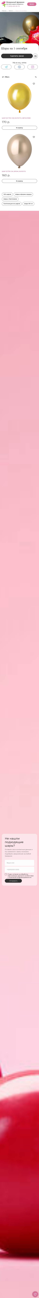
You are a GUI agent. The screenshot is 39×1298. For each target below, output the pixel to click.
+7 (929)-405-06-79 (13, 6)
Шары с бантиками (10, 199)
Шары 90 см (28, 204)
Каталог (11, 10)
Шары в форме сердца (23, 194)
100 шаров (7, 194)
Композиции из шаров (12, 204)
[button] (17, 56)
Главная (4, 10)
